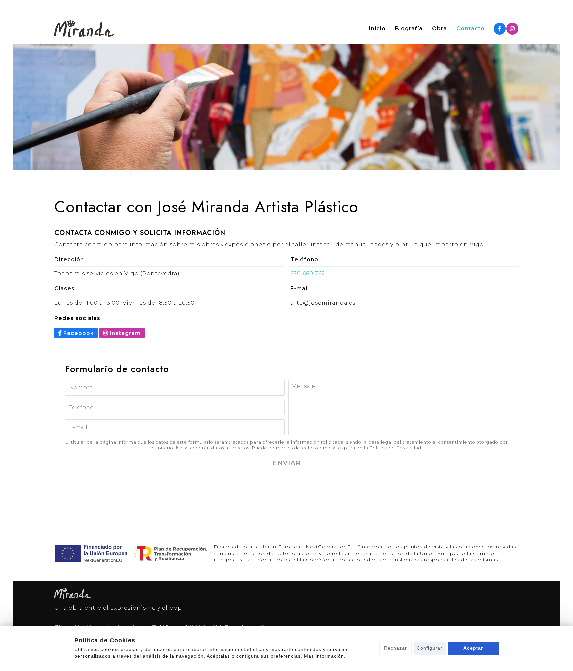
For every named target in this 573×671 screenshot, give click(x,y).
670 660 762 (307, 273)
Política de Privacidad (395, 447)
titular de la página (93, 442)
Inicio (377, 28)
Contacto (470, 28)
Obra (439, 28)
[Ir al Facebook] (500, 29)
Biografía (409, 28)
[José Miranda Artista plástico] (84, 28)
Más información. (325, 656)
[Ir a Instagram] (512, 29)
